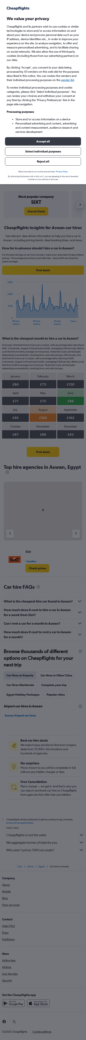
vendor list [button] (67, 80)
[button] (43, 141)
